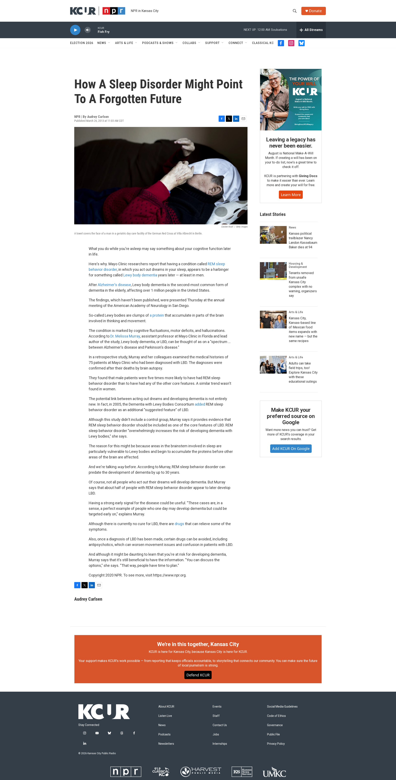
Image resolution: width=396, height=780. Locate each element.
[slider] (94, 30)
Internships (220, 743)
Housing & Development (298, 265)
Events (217, 706)
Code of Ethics (276, 715)
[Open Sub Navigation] (109, 43)
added (200, 404)
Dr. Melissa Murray (125, 336)
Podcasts (164, 734)
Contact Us (220, 725)
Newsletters (166, 743)
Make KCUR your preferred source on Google (291, 416)
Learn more (291, 194)
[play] (75, 30)
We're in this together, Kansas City (198, 644)
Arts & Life (124, 43)
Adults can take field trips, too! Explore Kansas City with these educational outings (303, 372)
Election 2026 (81, 43)
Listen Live (165, 715)
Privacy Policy (276, 743)
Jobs (216, 734)
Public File (273, 734)
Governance (275, 725)
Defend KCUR (198, 674)
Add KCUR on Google (291, 448)
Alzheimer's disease (114, 285)
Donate (315, 11)
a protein (157, 315)
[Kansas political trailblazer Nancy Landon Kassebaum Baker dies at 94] (273, 235)
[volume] (87, 30)
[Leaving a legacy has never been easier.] (291, 99)
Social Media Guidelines (282, 706)
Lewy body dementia (140, 275)
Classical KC (263, 43)
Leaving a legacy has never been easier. (290, 142)
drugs (179, 524)
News (101, 43)
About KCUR (166, 706)
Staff (216, 715)
